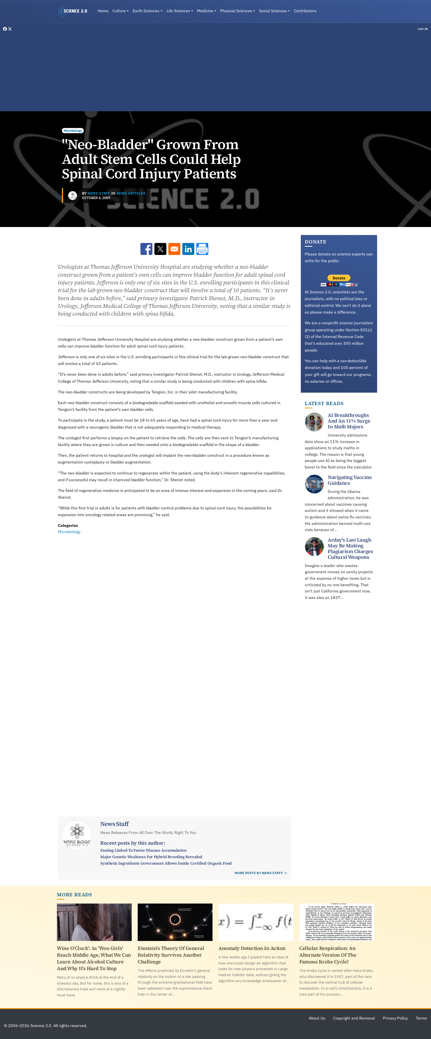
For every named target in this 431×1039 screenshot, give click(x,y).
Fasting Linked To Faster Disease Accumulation (143, 850)
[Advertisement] (215, 71)
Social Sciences (273, 10)
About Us (317, 1018)
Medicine (205, 10)
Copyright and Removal (354, 1018)
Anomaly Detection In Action (252, 948)
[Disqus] (174, 603)
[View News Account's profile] (72, 195)
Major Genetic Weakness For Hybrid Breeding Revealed (151, 856)
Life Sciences (178, 10)
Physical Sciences (236, 10)
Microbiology (73, 130)
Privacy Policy (395, 1018)
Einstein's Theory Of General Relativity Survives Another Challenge (171, 955)
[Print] (202, 249)
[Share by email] (174, 249)
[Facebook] (5, 28)
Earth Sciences (146, 10)
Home (103, 10)
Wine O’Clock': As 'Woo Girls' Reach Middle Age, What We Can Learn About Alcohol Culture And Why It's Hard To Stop (94, 958)
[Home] (74, 11)
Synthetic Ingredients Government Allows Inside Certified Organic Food (165, 863)
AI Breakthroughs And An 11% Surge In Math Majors (349, 421)
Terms (421, 1018)
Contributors (305, 10)
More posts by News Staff (259, 873)
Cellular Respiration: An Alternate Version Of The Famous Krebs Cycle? (327, 955)
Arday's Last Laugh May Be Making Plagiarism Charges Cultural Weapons (350, 548)
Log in (423, 29)
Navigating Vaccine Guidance (350, 480)
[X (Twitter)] (10, 28)
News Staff (99, 193)
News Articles (131, 193)
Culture (119, 10)
